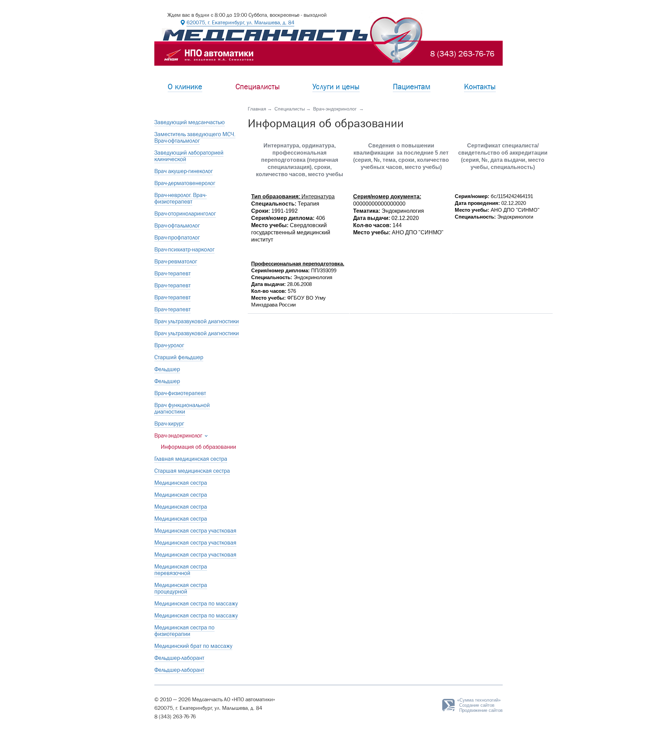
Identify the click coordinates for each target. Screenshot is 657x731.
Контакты (480, 87)
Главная (257, 109)
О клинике (185, 87)
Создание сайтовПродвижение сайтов (481, 705)
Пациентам (411, 87)
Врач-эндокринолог (335, 109)
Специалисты (257, 87)
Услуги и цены (336, 87)
